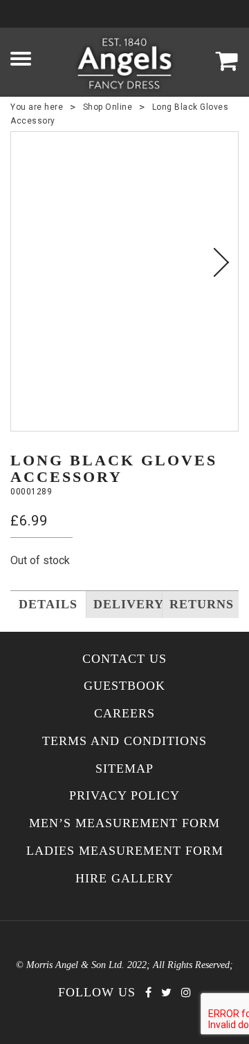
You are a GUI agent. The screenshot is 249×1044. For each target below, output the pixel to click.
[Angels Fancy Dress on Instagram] (186, 992)
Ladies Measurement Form (124, 851)
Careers (124, 713)
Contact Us (124, 659)
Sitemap (124, 768)
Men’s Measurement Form (124, 823)
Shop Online (108, 107)
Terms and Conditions (124, 741)
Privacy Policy (124, 795)
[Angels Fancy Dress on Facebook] (148, 992)
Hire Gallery (124, 878)
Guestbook (124, 686)
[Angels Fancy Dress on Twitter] (166, 992)
